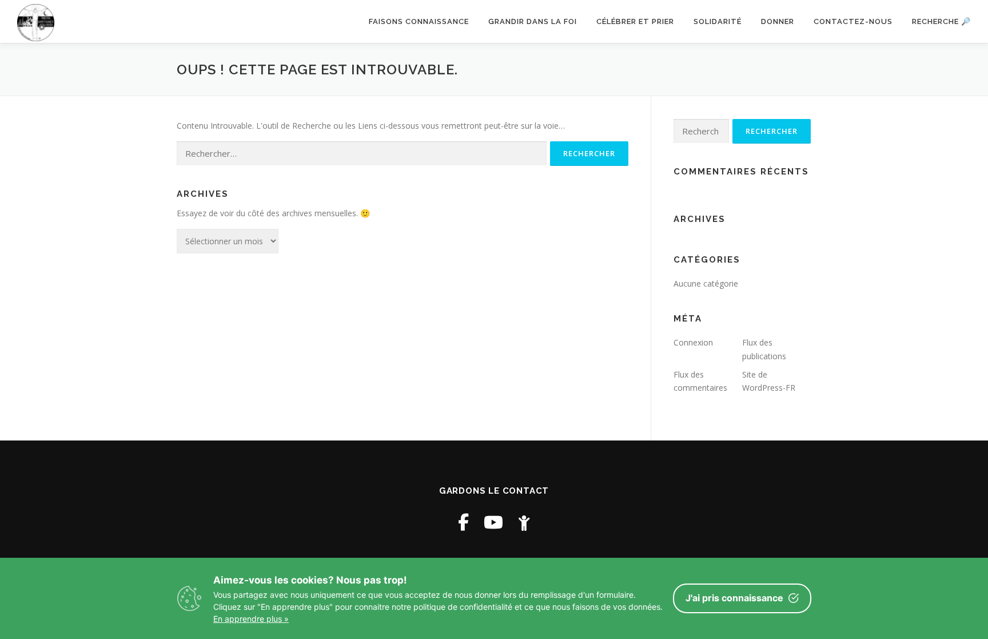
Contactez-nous (853, 21)
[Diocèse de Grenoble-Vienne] (524, 522)
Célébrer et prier (635, 21)
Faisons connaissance (419, 21)
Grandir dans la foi (532, 21)
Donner (777, 21)
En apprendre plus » (251, 619)
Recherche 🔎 (941, 21)
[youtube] (493, 522)
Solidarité (718, 21)
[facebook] (463, 522)
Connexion (693, 342)
